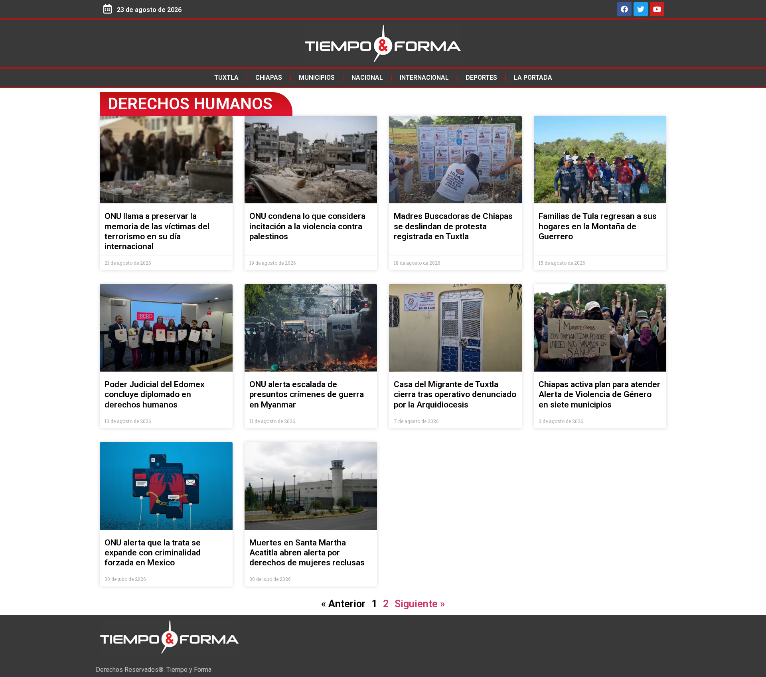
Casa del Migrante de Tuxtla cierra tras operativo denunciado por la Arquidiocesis (455, 394)
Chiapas (268, 77)
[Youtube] (657, 9)
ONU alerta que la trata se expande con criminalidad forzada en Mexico (153, 552)
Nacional (367, 77)
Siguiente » (420, 604)
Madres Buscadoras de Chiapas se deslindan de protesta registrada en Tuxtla (453, 226)
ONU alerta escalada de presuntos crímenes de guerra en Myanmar (306, 394)
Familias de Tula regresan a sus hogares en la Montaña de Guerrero (598, 226)
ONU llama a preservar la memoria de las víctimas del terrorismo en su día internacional (157, 231)
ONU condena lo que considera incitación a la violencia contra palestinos (307, 226)
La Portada (533, 77)
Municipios (317, 77)
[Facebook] (624, 9)
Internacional (424, 77)
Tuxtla (226, 77)
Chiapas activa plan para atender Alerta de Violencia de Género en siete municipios (599, 394)
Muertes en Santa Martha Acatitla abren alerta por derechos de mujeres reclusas (307, 552)
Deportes (481, 77)
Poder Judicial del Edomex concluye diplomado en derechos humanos (155, 394)
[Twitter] (641, 9)
